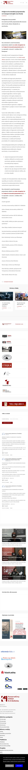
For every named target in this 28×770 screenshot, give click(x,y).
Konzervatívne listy (4, 743)
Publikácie (2, 742)
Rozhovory (2, 735)
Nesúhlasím (10, 765)
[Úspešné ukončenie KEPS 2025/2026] (21, 296)
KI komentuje (3, 723)
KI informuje (4, 15)
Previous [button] (4, 629)
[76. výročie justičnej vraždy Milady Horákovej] (6, 296)
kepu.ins (7, 478)
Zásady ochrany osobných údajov (18, 761)
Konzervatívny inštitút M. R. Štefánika (13, 433)
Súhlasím (19, 765)
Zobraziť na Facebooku (5, 482)
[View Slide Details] (19, 629)
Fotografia (6, 452)
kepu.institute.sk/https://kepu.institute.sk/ (9, 498)
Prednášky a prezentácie (5, 733)
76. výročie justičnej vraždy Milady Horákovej (6, 304)
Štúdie (1, 737)
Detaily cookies (6, 761)
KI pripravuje (3, 721)
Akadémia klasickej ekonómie (6, 750)
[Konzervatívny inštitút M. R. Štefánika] (8, 3)
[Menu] (1, 2)
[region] (14, 629)
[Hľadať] (26, 2)
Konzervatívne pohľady (5, 745)
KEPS (1, 752)
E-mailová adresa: (5, 418)
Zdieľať (11, 482)
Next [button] (24, 629)
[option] (6, 302)
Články (1, 731)
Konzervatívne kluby (4, 727)
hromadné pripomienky (8, 281)
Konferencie (2, 725)
